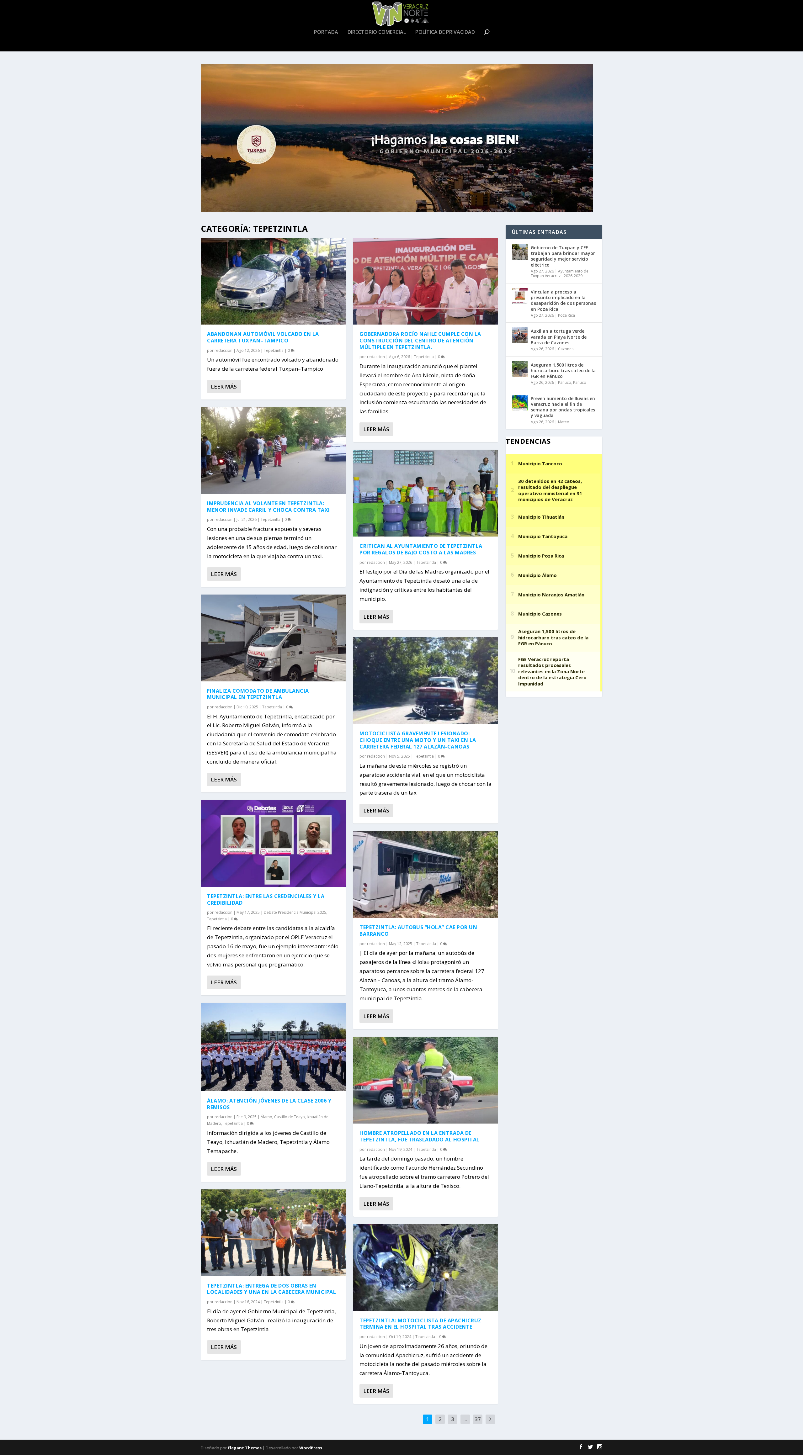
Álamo (266, 1116)
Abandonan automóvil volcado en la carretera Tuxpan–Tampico (263, 337)
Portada (326, 32)
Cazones (565, 349)
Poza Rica (566, 315)
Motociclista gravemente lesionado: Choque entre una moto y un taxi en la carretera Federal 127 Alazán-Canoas (417, 740)
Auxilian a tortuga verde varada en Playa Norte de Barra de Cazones (559, 336)
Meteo (563, 422)
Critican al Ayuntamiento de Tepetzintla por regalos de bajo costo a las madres (420, 549)
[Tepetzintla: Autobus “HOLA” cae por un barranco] (425, 874)
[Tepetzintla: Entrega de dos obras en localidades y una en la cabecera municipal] (273, 1232)
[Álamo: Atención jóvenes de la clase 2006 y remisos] (273, 1047)
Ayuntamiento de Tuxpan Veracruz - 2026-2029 (559, 273)
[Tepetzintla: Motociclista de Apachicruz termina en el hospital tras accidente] (425, 1267)
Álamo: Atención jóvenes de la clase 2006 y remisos (269, 1104)
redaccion (223, 350)
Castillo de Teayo (289, 1116)
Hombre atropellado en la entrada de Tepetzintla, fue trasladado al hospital (419, 1136)
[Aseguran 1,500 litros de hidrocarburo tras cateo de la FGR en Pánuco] (520, 369)
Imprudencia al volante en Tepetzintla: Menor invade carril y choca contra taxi (268, 506)
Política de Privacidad (445, 32)
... (465, 1419)
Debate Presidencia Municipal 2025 (295, 912)
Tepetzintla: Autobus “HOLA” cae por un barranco (418, 930)
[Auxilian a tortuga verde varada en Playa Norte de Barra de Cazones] (520, 335)
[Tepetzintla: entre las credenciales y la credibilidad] (273, 843)
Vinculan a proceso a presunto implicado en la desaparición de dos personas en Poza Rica (563, 300)
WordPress (310, 1448)
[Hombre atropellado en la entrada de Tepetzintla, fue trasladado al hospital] (425, 1080)
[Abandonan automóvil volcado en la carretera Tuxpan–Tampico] (273, 281)
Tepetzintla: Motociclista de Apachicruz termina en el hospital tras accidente (420, 1324)
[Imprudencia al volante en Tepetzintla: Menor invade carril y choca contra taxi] (273, 450)
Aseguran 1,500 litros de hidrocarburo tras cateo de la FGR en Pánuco (563, 370)
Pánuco (564, 382)
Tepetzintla (274, 350)
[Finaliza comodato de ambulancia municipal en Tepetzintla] (273, 638)
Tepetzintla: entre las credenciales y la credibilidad (265, 899)
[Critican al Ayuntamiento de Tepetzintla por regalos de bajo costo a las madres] (425, 493)
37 (478, 1419)
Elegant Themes (245, 1448)
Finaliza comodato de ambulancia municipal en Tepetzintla (258, 694)
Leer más (224, 386)
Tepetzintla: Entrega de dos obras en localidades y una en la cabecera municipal (271, 1289)
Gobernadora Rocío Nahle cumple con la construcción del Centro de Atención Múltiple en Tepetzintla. (420, 341)
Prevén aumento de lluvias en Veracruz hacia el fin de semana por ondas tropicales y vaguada (563, 407)
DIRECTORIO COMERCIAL (377, 32)
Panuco (579, 382)
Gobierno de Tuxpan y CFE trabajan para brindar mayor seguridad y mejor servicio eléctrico (563, 256)
